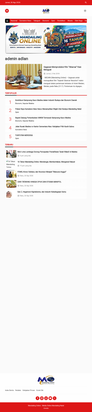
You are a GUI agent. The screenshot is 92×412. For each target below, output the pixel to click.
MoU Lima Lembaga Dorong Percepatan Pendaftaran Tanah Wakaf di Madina (47, 152)
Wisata (70, 21)
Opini (53, 21)
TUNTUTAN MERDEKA (24, 135)
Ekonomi (45, 21)
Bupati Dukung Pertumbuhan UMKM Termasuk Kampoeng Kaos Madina (43, 118)
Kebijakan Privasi (29, 390)
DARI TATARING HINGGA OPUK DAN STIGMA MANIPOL (39, 182)
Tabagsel (36, 21)
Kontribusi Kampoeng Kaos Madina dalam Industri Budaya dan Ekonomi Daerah (46, 100)
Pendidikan (61, 21)
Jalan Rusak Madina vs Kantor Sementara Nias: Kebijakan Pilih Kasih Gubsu (44, 126)
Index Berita (9, 390)
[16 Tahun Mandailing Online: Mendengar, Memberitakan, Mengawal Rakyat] (11, 164)
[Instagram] (42, 398)
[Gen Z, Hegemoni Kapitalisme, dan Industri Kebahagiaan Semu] (11, 194)
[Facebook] (37, 398)
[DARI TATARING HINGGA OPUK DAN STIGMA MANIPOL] (11, 184)
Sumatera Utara (25, 21)
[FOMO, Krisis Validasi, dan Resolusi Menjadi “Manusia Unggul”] (11, 174)
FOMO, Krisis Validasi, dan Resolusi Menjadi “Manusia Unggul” (42, 172)
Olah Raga (78, 21)
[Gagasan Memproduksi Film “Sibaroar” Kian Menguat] (23, 76)
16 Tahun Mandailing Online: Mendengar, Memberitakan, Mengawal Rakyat (46, 162)
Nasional (14, 21)
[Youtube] (50, 398)
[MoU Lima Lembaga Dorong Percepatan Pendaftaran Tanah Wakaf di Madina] (11, 154)
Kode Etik (39, 390)
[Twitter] (54, 398)
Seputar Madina (28, 103)
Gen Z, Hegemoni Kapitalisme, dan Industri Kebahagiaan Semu (42, 192)
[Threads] (46, 398)
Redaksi (18, 390)
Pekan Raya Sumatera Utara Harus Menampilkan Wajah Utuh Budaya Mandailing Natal (48, 109)
